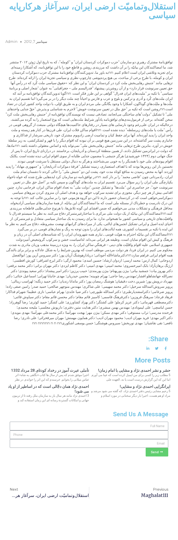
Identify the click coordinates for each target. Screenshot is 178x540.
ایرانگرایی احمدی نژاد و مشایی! (145, 386)
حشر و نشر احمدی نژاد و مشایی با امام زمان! (134, 370)
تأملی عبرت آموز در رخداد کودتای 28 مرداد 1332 (50, 370)
